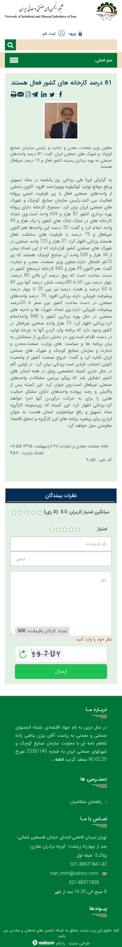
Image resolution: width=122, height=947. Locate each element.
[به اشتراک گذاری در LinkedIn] (44, 94)
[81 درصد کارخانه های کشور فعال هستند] (61, 120)
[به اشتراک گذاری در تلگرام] (35, 94)
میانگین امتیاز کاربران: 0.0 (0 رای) (76, 512)
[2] (58, 530)
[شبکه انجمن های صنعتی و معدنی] (40, 14)
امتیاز (102, 529)
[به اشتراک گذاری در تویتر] (52, 94)
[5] (78, 530)
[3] (65, 530)
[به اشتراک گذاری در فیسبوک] (60, 94)
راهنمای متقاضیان (86, 801)
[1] (52, 530)
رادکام (60, 943)
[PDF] (28, 94)
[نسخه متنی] (14, 94)
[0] (14, 513)
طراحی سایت (79, 943)
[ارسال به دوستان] (21, 94)
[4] (71, 530)
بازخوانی (23, 652)
